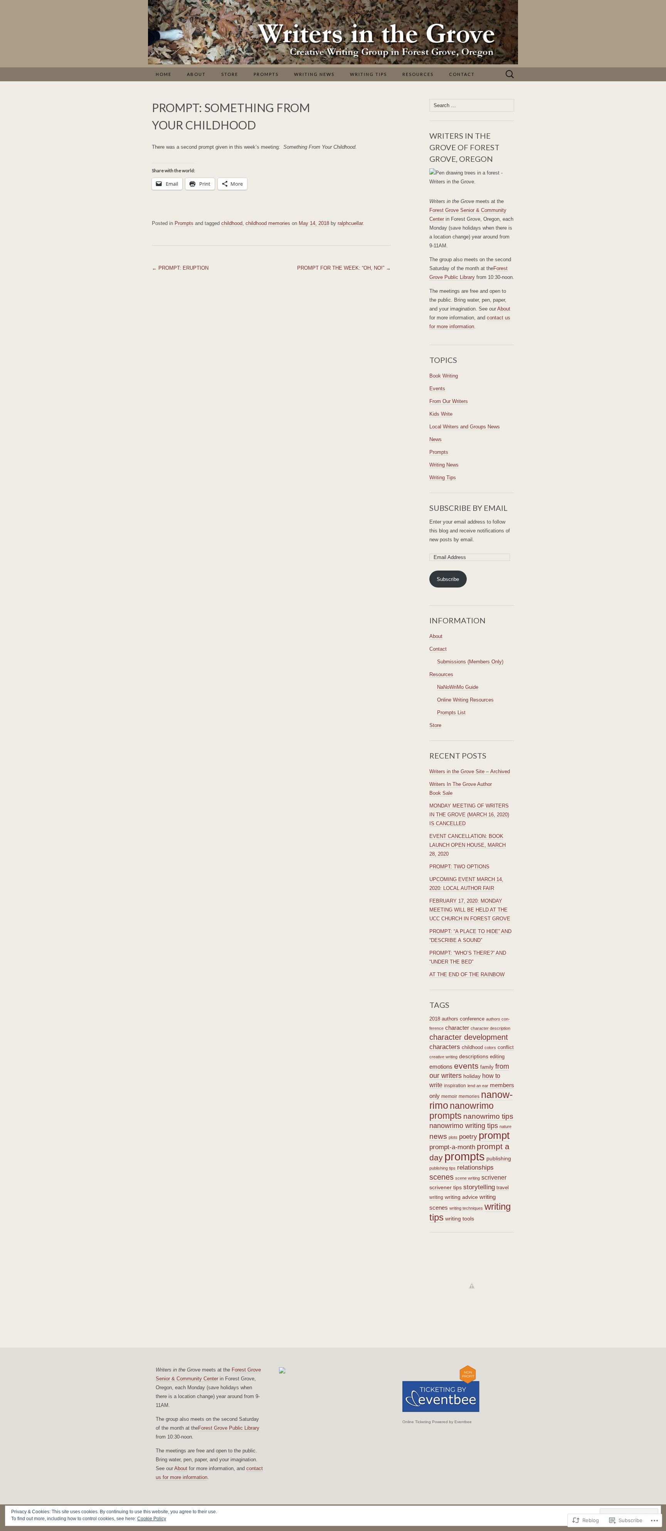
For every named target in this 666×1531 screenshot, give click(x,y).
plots (453, 1137)
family (487, 1067)
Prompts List (451, 712)
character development (468, 1037)
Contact (462, 74)
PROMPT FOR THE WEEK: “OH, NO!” (344, 268)
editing (497, 1056)
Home (164, 74)
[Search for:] (510, 74)
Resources (418, 74)
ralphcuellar (350, 223)
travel (502, 1187)
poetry (468, 1136)
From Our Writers (448, 401)
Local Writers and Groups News (464, 427)
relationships (475, 1167)
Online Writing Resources (465, 700)
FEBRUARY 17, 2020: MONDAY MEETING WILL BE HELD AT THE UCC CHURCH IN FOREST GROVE (469, 910)
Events (437, 388)
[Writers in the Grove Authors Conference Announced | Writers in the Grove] (333, 1370)
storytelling (479, 1187)
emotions (440, 1067)
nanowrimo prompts (461, 1111)
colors (490, 1047)
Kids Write (440, 414)
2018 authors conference (456, 1019)
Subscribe (448, 579)
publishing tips (442, 1168)
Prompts (266, 74)
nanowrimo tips (488, 1116)
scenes (441, 1177)
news (438, 1136)
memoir (449, 1096)
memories (469, 1096)
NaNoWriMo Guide (457, 687)
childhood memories (268, 223)
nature (505, 1126)
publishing (498, 1158)
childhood (231, 223)
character (457, 1028)
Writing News (314, 74)
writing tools (459, 1218)
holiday (472, 1076)
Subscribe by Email (468, 507)
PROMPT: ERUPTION (180, 268)
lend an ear (478, 1085)
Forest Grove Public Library (228, 1428)
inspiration (455, 1085)
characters (444, 1047)
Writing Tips (368, 74)
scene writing (467, 1178)
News (435, 439)
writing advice (461, 1197)
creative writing (443, 1056)
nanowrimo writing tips (463, 1126)
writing (436, 1197)
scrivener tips (445, 1187)
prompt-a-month (452, 1147)
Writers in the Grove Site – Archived (469, 771)
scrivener (493, 1177)
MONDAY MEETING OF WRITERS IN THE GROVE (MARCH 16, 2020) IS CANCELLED (469, 814)
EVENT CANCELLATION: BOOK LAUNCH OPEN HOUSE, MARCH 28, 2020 (467, 845)
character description (490, 1028)
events (466, 1065)
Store (229, 74)
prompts (464, 1156)
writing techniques (466, 1208)
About (196, 74)
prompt (494, 1135)
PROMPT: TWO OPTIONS (459, 867)
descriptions (473, 1056)
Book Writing (443, 376)
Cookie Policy (151, 1518)
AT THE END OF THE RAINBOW (467, 974)
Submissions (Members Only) (470, 662)
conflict (506, 1047)
